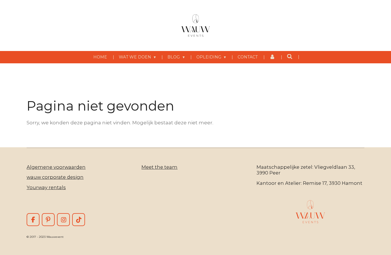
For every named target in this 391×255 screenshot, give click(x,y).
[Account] (272, 57)
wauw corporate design (55, 177)
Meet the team (159, 167)
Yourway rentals (46, 187)
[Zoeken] (290, 56)
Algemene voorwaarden (56, 167)
